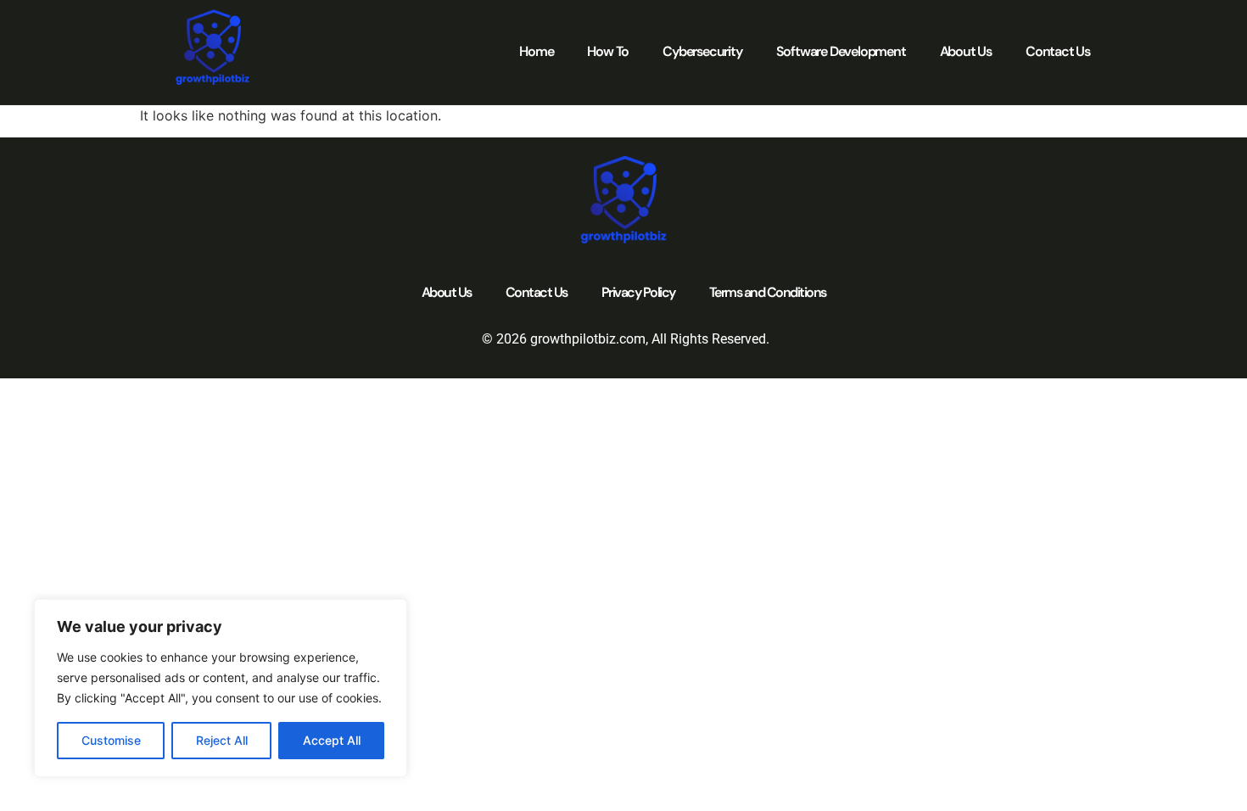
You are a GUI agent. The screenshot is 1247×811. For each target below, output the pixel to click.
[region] (220, 688)
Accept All (332, 740)
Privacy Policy (638, 292)
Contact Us (1058, 51)
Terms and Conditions (767, 292)
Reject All (222, 740)
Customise (111, 740)
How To (608, 51)
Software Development (841, 51)
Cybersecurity (702, 51)
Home (536, 51)
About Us (966, 51)
